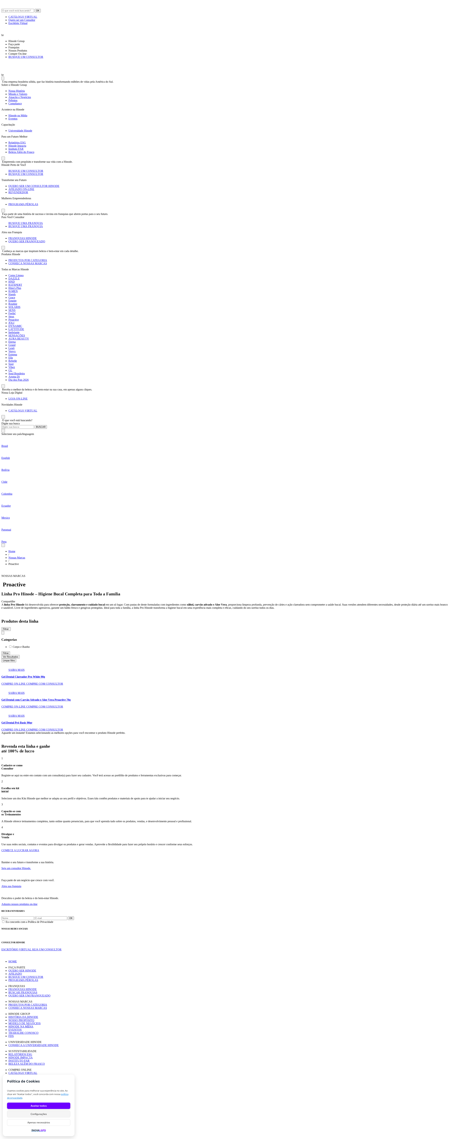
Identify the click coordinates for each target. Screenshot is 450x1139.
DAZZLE (14, 278)
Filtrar (6, 653)
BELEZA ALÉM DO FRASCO (26, 1063)
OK (37, 10)
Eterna (12, 341)
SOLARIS (14, 307)
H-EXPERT (15, 284)
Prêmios (12, 100)
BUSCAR (41, 427)
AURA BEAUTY (18, 338)
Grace (11, 297)
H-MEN (13, 291)
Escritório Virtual (17, 23)
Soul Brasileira (16, 373)
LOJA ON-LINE (18, 398)
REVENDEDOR (18, 192)
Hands (12, 294)
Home (11, 551)
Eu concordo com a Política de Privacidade (29, 921)
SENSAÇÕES (16, 335)
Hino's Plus (14, 288)
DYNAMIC (15, 325)
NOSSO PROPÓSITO (21, 1020)
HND (11, 281)
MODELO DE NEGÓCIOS (24, 1023)
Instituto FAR (16, 148)
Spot (11, 363)
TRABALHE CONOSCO (23, 1032)
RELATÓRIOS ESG (20, 1054)
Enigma (12, 354)
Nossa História (16, 90)
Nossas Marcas (16, 557)
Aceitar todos (39, 1105)
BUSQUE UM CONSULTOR (25, 56)
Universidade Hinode (20, 130)
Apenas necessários (38, 1122)
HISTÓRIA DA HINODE (23, 1017)
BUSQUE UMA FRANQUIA (25, 223)
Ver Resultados (10, 657)
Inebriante (14, 332)
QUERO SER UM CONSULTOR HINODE (33, 185)
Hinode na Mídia (17, 115)
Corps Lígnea (16, 275)
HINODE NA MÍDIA (20, 1026)
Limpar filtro (9, 660)
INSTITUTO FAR (19, 1060)
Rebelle (12, 360)
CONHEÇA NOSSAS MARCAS (27, 263)
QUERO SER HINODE (22, 970)
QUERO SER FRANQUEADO (26, 241)
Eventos (12, 118)
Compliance (15, 103)
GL (10, 370)
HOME (12, 961)
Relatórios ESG (17, 142)
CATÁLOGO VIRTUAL (22, 16)
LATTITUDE (16, 329)
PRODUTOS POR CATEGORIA (27, 260)
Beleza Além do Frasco (21, 152)
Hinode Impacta (17, 145)
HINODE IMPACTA (20, 1057)
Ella (10, 357)
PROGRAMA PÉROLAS (23, 204)
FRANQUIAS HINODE (22, 238)
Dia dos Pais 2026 (18, 379)
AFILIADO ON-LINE (21, 189)
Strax (11, 316)
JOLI (11, 322)
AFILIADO (15, 973)
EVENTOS (15, 1029)
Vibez (11, 367)
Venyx (12, 351)
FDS (11, 1036)
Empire (12, 300)
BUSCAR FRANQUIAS (22, 992)
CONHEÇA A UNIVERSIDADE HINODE (33, 1045)
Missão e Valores (17, 94)
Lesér (11, 348)
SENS (11, 310)
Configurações (39, 1114)
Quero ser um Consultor (21, 19)
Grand (11, 344)
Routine (12, 303)
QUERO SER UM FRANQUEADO (29, 995)
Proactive (13, 319)
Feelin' (12, 313)
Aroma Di (14, 376)
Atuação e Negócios (19, 97)
